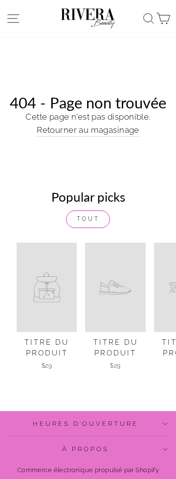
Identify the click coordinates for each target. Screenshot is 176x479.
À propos (85, 449)
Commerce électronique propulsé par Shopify (88, 470)
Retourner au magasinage (88, 130)
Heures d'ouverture (86, 423)
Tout (88, 218)
